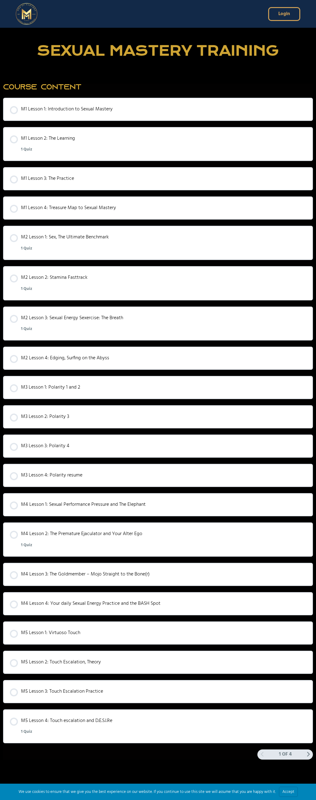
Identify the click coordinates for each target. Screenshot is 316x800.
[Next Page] (308, 754)
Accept (288, 792)
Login (284, 14)
